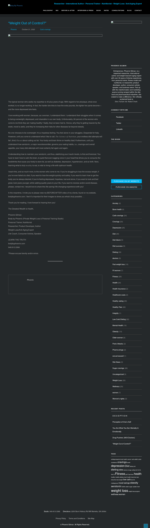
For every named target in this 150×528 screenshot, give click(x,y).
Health (114, 282)
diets (121, 469)
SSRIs (123, 486)
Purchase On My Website (126, 181)
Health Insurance (119, 288)
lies (115, 480)
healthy (113, 477)
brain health (123, 459)
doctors (115, 258)
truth (138, 486)
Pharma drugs (117, 349)
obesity (134, 482)
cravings (122, 462)
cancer (129, 459)
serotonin (116, 486)
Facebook (119, 117)
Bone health (117, 209)
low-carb (127, 479)
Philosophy (48, 10)
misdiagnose (114, 483)
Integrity (115, 313)
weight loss (119, 490)
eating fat (134, 470)
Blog (129, 10)
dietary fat (132, 466)
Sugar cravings (118, 368)
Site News (116, 362)
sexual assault (118, 356)
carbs (139, 459)
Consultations (118, 10)
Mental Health (117, 325)
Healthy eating (117, 301)
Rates (106, 10)
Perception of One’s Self (121, 422)
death (128, 462)
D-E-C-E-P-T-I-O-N (119, 415)
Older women (117, 337)
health (137, 474)
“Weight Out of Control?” (27, 23)
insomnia (133, 477)
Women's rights (118, 398)
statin (127, 486)
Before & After (68, 10)
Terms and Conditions (77, 518)
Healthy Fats (117, 307)
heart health (127, 477)
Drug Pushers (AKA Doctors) (123, 437)
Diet (114, 233)
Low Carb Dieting (119, 319)
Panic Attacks (117, 343)
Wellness (116, 386)
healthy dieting (120, 477)
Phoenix (14, 29)
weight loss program (134, 491)
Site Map (91, 518)
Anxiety (115, 203)
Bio (57, 10)
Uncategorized (118, 374)
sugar (130, 486)
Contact (138, 10)
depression (118, 466)
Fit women (116, 270)
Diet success (117, 246)
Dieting (115, 252)
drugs (129, 470)
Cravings (115, 221)
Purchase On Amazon (126, 187)
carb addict (135, 459)
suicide (135, 486)
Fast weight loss (118, 264)
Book (98, 10)
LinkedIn (119, 129)
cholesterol (114, 462)
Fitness (115, 276)
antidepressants (115, 459)
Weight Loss (117, 380)
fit (114, 474)
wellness (114, 494)
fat (138, 470)
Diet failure (116, 240)
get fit (127, 474)
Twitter (118, 123)
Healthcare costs (119, 295)
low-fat (133, 480)
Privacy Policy (61, 518)
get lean (131, 474)
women (115, 392)
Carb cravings (45, 29)
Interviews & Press (85, 10)
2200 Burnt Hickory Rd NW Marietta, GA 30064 (88, 511)
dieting (115, 469)
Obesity (115, 331)
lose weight (119, 480)
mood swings (124, 482)
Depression (116, 227)
